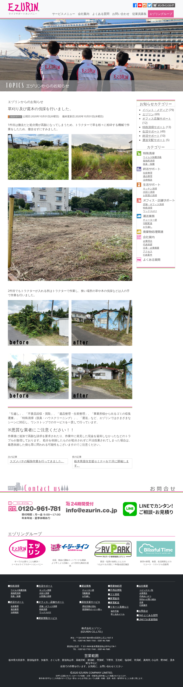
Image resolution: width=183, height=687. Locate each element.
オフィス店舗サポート (156, 118)
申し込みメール (118, 614)
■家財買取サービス (46, 618)
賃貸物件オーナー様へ (92, 609)
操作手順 (115, 611)
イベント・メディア (155, 110)
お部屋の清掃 (150, 195)
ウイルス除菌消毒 (152, 157)
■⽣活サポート (44, 585)
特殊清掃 (147, 207)
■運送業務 (85, 585)
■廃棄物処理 (115, 585)
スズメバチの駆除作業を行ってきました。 (37, 461)
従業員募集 (139, 14)
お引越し (147, 226)
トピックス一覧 (146, 590)
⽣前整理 (147, 172)
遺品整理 (147, 176)
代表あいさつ (145, 596)
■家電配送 (113, 602)
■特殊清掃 (13, 585)
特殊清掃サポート (153, 127)
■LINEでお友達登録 (147, 619)
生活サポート (151, 131)
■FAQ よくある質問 (147, 615)
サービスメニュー (63, 14)
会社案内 (83, 14)
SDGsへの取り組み (147, 599)
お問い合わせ (120, 14)
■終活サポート (16, 602)
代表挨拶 (147, 244)
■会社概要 (142, 585)
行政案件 (147, 254)
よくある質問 (100, 14)
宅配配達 (147, 223)
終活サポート (151, 136)
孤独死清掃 (149, 160)
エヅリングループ (160, 14)
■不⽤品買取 (115, 590)
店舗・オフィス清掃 (153, 204)
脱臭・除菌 (149, 164)
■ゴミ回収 (113, 594)
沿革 (141, 602)
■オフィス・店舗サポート (50, 602)
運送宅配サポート (153, 140)
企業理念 (147, 241)
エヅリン (148, 114)
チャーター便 (150, 219)
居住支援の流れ (89, 606)
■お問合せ (142, 611)
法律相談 (147, 179)
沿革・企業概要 (151, 247)
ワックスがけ (150, 211)
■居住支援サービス (89, 602)
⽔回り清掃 (149, 192)
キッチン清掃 (150, 188)
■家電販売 (113, 598)
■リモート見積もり (118, 606)
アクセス (147, 251)
